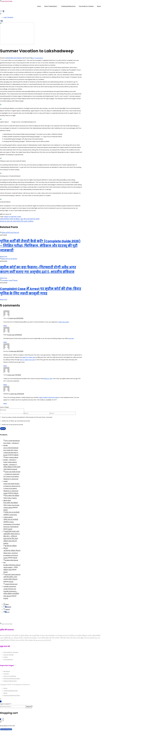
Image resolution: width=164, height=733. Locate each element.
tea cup (71, 338)
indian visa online (63, 322)
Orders (5, 657)
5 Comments (38, 58)
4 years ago (16, 394)
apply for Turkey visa (28, 357)
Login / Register (8, 17)
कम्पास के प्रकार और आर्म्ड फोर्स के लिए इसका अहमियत (16, 221)
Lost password (8, 659)
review (19, 216)
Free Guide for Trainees (10, 652)
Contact (6, 674)
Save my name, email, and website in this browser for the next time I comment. (27, 417)
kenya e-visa (48, 378)
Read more (3, 256)
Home (5, 688)
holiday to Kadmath (10, 216)
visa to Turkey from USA (27, 360)
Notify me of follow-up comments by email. (16, 421)
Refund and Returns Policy (11, 678)
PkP (24, 58)
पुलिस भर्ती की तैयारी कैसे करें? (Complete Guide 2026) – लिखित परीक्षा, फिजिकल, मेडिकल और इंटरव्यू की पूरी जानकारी (40, 246)
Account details (8, 655)
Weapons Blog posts (10, 681)
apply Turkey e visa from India (48, 397)
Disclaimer (6, 671)
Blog (32, 58)
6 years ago (15, 318)
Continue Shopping (6, 729)
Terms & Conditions (9, 676)
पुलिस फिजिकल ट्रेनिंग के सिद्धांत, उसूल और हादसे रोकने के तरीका (20, 219)
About (5, 693)
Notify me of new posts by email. (12, 424)
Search (28, 706)
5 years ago (14, 375)
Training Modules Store (10, 691)
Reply (5, 325)
